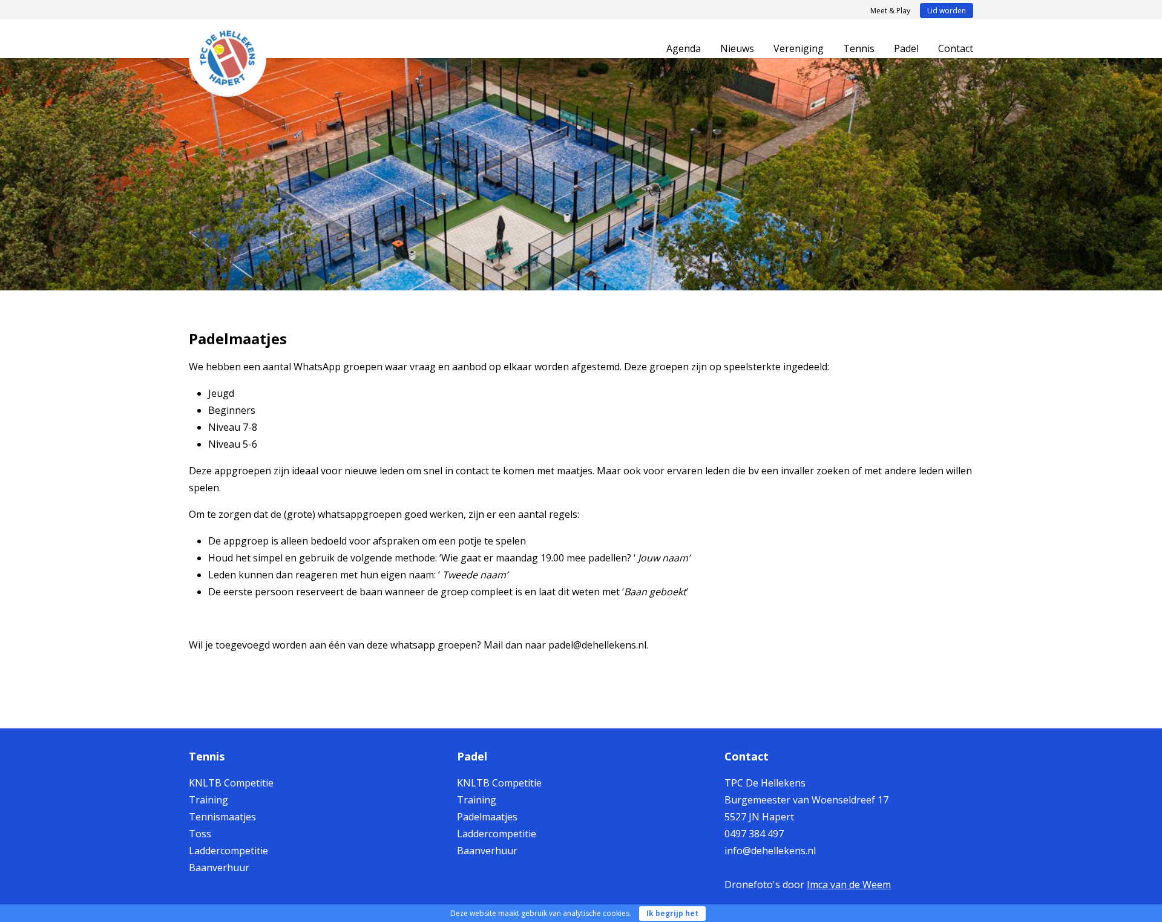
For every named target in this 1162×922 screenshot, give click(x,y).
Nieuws (737, 48)
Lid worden (946, 10)
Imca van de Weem (849, 884)
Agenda (683, 48)
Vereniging (798, 48)
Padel (906, 48)
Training (208, 799)
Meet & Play (890, 10)
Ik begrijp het (672, 913)
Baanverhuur (219, 867)
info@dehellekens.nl (770, 850)
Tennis (859, 48)
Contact (955, 48)
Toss (200, 833)
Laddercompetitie (228, 850)
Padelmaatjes (487, 816)
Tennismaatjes (222, 816)
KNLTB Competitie (231, 783)
